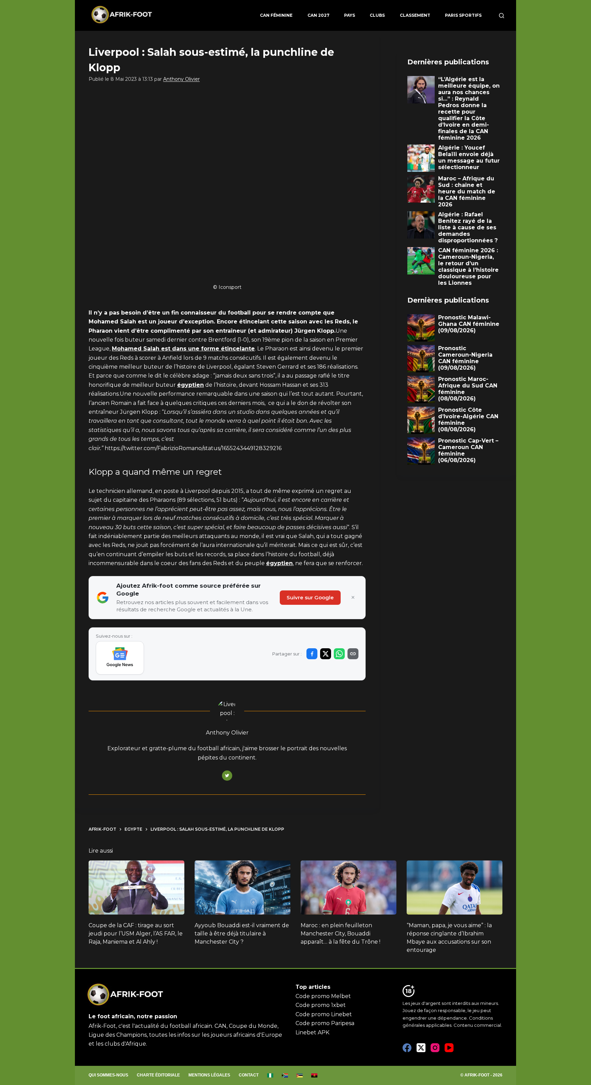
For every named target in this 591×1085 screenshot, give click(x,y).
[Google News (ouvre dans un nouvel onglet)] (120, 658)
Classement (415, 15)
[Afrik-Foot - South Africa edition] (285, 1075)
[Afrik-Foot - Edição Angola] (314, 1075)
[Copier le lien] (352, 654)
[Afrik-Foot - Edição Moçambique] (299, 1075)
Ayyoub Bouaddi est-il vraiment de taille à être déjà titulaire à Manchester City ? (242, 933)
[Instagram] (435, 1047)
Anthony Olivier (181, 79)
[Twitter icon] (227, 775)
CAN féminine (276, 15)
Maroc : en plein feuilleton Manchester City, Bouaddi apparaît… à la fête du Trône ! (340, 933)
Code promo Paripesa (325, 1023)
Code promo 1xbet (321, 1005)
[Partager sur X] (325, 654)
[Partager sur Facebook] (311, 654)
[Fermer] (352, 597)
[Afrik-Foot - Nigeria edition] (270, 1075)
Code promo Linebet (324, 1014)
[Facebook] (407, 1047)
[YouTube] (449, 1047)
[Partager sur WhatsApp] (339, 654)
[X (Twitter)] (421, 1047)
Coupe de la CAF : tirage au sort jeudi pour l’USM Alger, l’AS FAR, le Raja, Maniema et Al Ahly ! (136, 933)
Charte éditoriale (158, 1075)
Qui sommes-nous (108, 1075)
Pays (349, 15)
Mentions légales (209, 1075)
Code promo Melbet (323, 996)
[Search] (501, 15)
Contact (249, 1075)
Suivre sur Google (310, 597)
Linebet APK (312, 1032)
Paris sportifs (463, 15)
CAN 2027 (318, 15)
